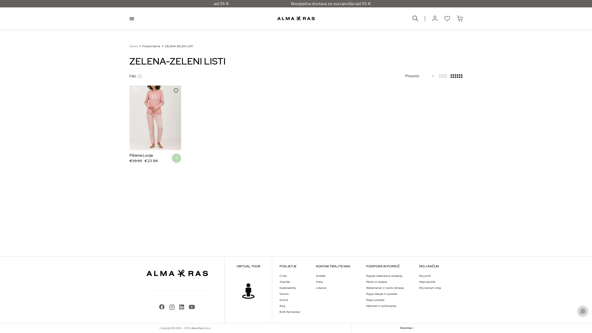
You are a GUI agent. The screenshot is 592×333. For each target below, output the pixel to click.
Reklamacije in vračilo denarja (385, 288)
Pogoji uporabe (375, 300)
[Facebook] (162, 307)
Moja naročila (427, 282)
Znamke (285, 282)
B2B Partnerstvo (290, 312)
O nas (283, 276)
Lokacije (321, 288)
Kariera (284, 294)
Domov (134, 46)
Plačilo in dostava (376, 282)
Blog (282, 306)
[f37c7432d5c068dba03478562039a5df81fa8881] (248, 291)
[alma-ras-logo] (295, 18)
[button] (136, 117)
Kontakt (320, 276)
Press (319, 282)
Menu (132, 18)
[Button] (435, 18)
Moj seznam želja (430, 288)
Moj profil (425, 276)
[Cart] (459, 18)
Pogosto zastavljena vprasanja (384, 276)
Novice (284, 300)
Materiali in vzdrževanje (381, 306)
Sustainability (288, 288)
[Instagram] (172, 307)
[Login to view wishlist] (447, 18)
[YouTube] (192, 307)
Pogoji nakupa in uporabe (381, 294)
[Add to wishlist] (176, 90)
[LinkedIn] (181, 307)
